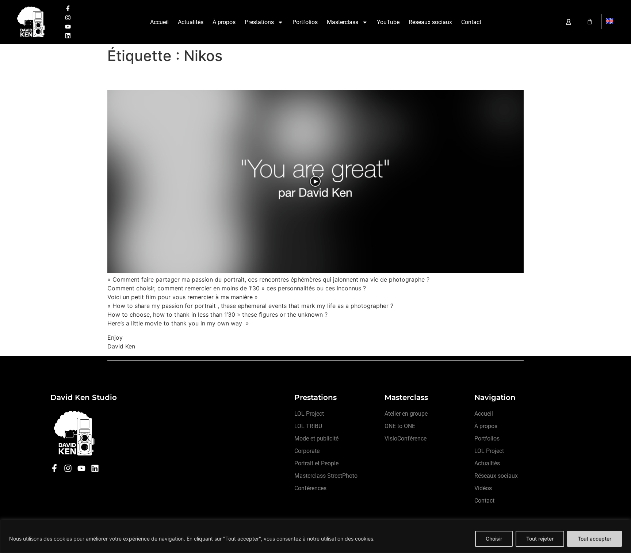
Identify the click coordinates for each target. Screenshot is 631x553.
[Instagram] (68, 17)
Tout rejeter (540, 538)
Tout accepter (594, 538)
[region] (315, 536)
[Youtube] (68, 27)
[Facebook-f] (68, 8)
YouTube (388, 22)
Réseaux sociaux (430, 22)
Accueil (159, 22)
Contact (471, 22)
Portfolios (305, 22)
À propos (224, 22)
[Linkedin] (68, 36)
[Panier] (590, 21)
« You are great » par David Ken (193, 77)
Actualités (190, 22)
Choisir (494, 538)
